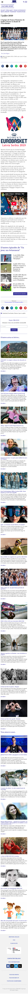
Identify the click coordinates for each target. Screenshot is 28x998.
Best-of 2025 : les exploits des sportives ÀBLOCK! (14, 557)
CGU (14, 940)
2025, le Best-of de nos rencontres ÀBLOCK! (12, 621)
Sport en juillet (22, 313)
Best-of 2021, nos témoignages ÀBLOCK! (11, 888)
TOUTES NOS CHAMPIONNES (14, 981)
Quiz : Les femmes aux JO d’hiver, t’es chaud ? (13, 524)
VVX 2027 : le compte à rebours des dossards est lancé (13, 360)
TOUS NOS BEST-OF (14, 977)
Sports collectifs (5, 11)
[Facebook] (8, 966)
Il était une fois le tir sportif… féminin (10, 719)
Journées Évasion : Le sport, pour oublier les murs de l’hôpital (14, 458)
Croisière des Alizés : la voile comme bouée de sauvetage (13, 789)
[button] (2, 2)
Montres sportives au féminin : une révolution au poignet (14, 654)
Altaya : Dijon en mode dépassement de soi (12, 425)
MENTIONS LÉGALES (14, 936)
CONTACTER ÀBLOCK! (14, 958)
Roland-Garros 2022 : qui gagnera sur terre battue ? (14, 755)
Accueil (3, 10)
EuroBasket (11, 313)
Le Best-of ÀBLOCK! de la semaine (10, 856)
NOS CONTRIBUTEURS (14, 962)
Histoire (16, 313)
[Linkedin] (16, 966)
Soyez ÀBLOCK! (14, 320)
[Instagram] (12, 966)
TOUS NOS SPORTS (14, 974)
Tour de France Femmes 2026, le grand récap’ (13, 393)
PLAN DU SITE (14, 943)
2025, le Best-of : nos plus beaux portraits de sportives (12, 588)
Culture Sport (7, 6)
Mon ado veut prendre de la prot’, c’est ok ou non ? (14, 920)
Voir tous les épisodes (21, 293)
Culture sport (9, 10)
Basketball (13, 11)
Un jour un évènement (19, 10)
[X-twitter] (20, 966)
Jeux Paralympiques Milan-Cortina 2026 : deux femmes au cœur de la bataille (13, 492)
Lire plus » (3, 371)
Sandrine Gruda (21, 11)
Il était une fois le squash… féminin (10, 686)
